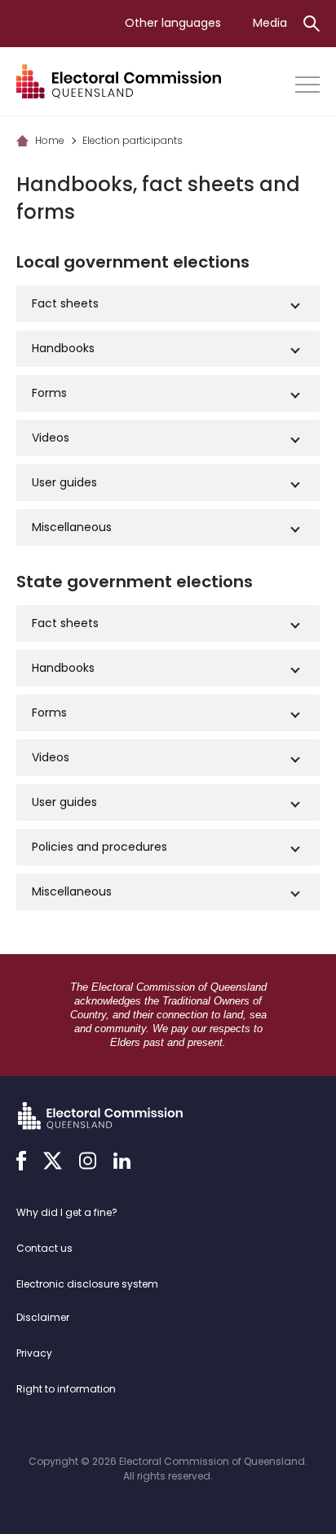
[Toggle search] (311, 23)
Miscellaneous (72, 527)
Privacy (34, 1353)
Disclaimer (42, 1317)
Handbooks (63, 348)
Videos (50, 437)
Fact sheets (65, 303)
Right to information (66, 1389)
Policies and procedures (99, 847)
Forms (49, 393)
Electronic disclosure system (87, 1284)
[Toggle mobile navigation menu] (307, 84)
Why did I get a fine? (66, 1212)
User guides (64, 482)
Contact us (44, 1248)
